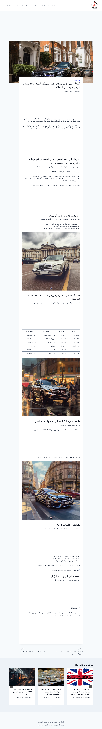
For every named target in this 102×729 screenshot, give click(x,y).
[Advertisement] (51, 29)
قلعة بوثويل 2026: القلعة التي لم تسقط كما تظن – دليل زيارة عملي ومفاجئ (68, 651)
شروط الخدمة (16, 5)
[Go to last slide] (90, 686)
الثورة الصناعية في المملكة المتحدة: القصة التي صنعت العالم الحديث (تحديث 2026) (80, 691)
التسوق (75, 80)
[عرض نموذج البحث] (3, 5)
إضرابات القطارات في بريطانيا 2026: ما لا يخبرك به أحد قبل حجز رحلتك (22, 691)
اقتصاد (79, 80)
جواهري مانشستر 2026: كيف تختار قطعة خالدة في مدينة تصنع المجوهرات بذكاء (51, 691)
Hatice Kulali (73, 91)
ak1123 (26, 697)
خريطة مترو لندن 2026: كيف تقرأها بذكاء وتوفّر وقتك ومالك (34, 651)
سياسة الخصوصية (27, 5)
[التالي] (11, 686)
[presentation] (80, 677)
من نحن (8, 5)
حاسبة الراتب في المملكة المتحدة (43, 5)
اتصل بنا (56, 5)
